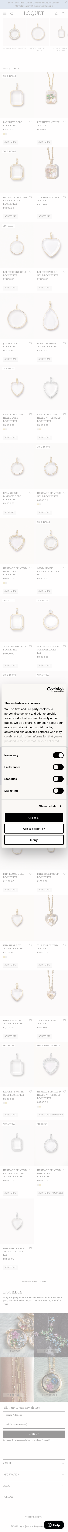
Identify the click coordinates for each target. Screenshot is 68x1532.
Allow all (34, 817)
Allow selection (34, 828)
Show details (47, 806)
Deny (34, 839)
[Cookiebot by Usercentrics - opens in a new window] (48, 689)
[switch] (58, 767)
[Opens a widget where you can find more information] (53, 1525)
